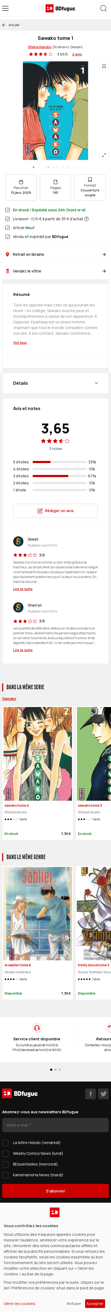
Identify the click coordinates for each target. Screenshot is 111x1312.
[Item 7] (67, 167)
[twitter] (103, 1094)
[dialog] (55, 1257)
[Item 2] (43, 167)
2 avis (77, 54)
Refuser (74, 1303)
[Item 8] (72, 167)
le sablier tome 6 (18, 965)
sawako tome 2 (17, 805)
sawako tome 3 (90, 805)
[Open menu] (5, 8)
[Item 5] (58, 167)
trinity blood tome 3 (93, 965)
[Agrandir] (104, 155)
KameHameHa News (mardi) (38, 1174)
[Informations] (86, 219)
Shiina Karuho (39, 46)
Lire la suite (23, 588)
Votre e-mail (17, 1125)
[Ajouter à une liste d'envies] (104, 66)
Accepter (94, 1303)
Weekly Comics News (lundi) (38, 1153)
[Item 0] (33, 167)
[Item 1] (38, 167)
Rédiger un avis (59, 510)
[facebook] (90, 1094)
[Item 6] (63, 167)
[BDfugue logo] (60, 8)
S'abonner (55, 1191)
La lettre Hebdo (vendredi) (37, 1142)
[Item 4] (53, 167)
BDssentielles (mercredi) (35, 1164)
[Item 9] (77, 167)
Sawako (9, 698)
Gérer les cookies (19, 1303)
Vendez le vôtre (27, 271)
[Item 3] (48, 167)
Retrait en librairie (28, 254)
